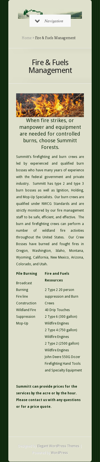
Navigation (53, 20)
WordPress (59, 453)
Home (27, 37)
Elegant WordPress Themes (58, 446)
